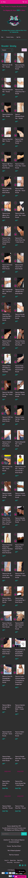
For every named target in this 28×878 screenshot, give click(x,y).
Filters (24, 50)
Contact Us (6, 860)
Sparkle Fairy (21, 876)
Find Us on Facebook (14, 854)
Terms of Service (17, 862)
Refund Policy (19, 860)
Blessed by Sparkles (14, 870)
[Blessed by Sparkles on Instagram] (25, 865)
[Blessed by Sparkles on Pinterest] (22, 865)
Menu (4, 2)
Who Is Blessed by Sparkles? (14, 850)
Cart (26, 2)
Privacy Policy (9, 862)
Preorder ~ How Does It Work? (14, 846)
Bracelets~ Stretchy (9, 37)
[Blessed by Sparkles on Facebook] (20, 865)
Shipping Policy (13, 860)
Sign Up (24, 834)
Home (2, 37)
